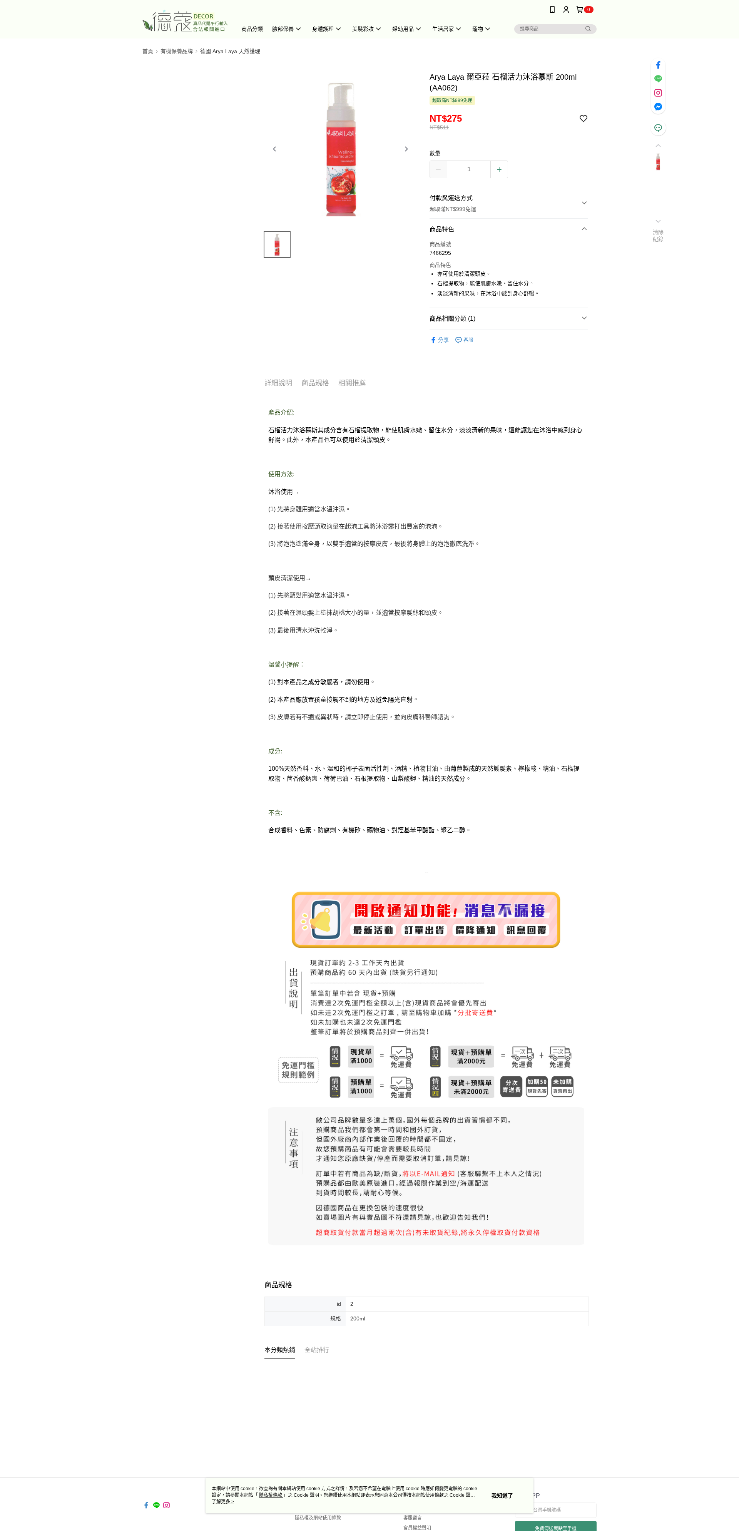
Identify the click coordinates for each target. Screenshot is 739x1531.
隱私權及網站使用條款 (318, 1518)
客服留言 (412, 1518)
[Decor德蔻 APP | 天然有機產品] (185, 20)
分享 (443, 340)
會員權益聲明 (417, 1528)
